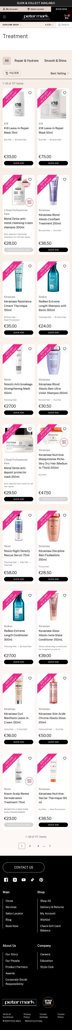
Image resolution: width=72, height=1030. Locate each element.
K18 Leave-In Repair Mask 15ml (16, 130)
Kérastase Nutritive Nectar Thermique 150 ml (53, 798)
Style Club (47, 967)
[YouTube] (24, 879)
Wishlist (45, 919)
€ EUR (48, 25)
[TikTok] (32, 879)
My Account (12, 9)
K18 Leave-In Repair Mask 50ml (51, 130)
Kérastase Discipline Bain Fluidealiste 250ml (51, 555)
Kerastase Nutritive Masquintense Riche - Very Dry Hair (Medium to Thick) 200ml (53, 461)
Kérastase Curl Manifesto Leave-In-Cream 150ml (16, 718)
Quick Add (18, 163)
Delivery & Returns (52, 907)
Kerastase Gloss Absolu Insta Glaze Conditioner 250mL (51, 635)
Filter (14, 73)
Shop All (45, 900)
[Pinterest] (41, 879)
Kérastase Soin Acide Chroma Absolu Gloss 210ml (52, 718)
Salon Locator (37, 9)
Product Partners (17, 967)
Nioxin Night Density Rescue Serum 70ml (17, 553)
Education (46, 960)
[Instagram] (15, 879)
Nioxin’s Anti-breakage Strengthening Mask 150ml (18, 388)
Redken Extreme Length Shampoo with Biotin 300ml (52, 306)
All (7, 60)
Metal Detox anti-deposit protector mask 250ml (15, 472)
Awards (10, 973)
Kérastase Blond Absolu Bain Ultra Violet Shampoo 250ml (53, 388)
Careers (45, 954)
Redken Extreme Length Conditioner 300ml (16, 635)
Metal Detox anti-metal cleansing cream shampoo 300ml (18, 223)
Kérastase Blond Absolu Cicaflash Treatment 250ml (50, 219)
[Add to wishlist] (30, 92)
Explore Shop (11, 25)
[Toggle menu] (4, 16)
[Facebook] (6, 879)
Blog (8, 919)
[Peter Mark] (36, 17)
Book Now (61, 9)
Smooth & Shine (55, 60)
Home (9, 900)
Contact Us (23, 867)
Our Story (12, 954)
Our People (13, 960)
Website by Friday (33, 1021)
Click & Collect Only (18, 250)
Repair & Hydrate (26, 60)
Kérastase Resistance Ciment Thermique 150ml (17, 306)
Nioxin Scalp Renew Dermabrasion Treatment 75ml (16, 798)
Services (11, 907)
